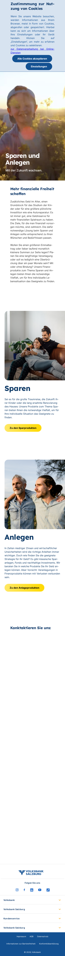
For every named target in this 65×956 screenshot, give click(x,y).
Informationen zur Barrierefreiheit (20, 944)
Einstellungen (39, 66)
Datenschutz (43, 936)
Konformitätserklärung (49, 944)
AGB (32, 936)
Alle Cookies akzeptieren (32, 58)
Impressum (21, 936)
